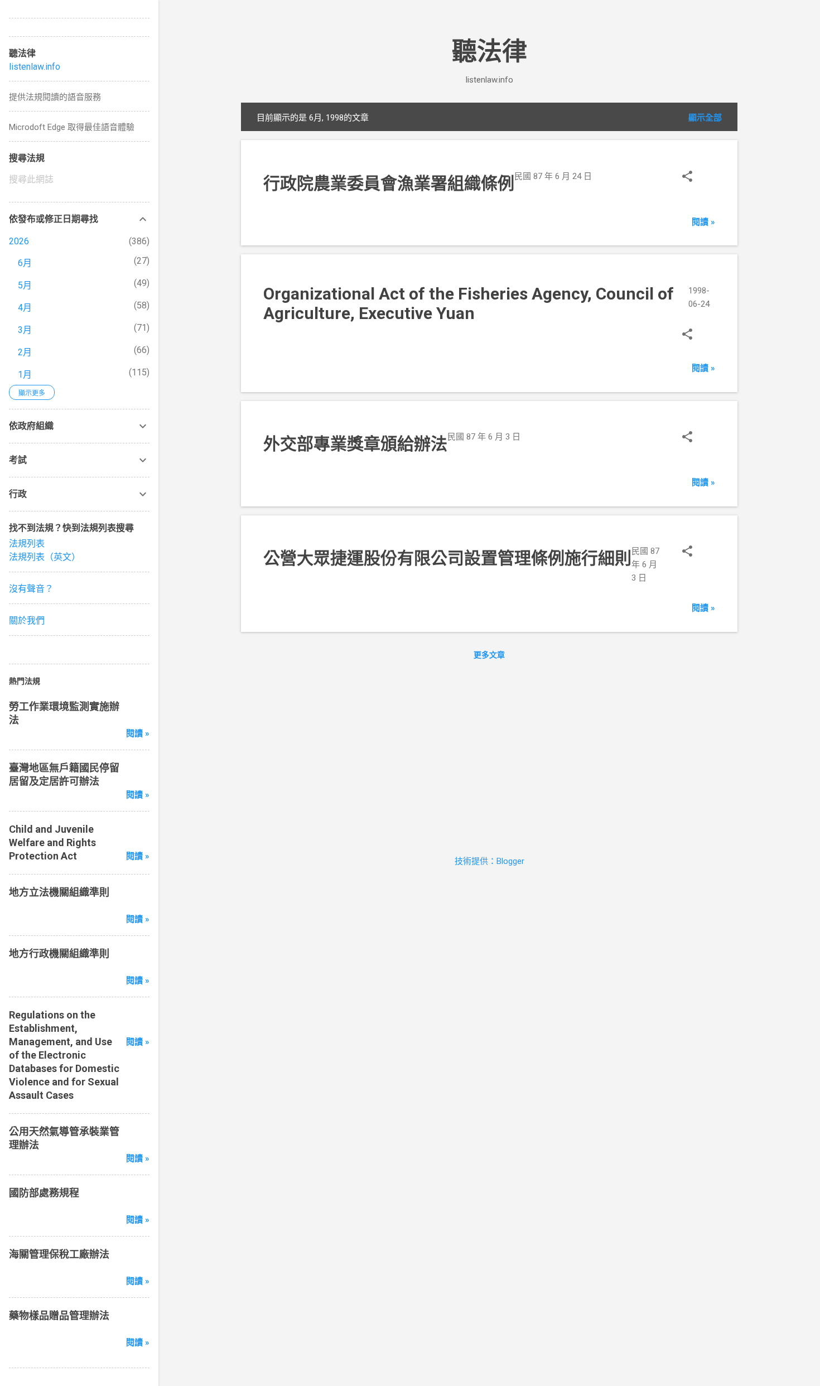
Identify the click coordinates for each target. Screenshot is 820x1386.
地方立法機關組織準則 (59, 892)
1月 (25, 374)
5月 (25, 285)
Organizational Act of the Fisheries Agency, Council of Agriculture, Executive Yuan (468, 303)
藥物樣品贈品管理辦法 (59, 1315)
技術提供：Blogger (489, 861)
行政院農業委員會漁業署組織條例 (388, 183)
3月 (25, 330)
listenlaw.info (34, 66)
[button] (687, 178)
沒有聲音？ (31, 588)
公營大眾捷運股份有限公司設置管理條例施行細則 (447, 558)
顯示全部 (705, 118)
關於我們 (27, 620)
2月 (25, 352)
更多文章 (489, 654)
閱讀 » (703, 222)
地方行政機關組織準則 (59, 953)
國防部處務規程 (44, 1193)
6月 (25, 263)
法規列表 (27, 543)
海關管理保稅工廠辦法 (59, 1254)
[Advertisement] (489, 755)
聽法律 (489, 51)
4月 (25, 307)
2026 (19, 241)
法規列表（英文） (44, 557)
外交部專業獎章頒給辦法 (355, 443)
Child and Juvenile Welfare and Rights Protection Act (52, 842)
